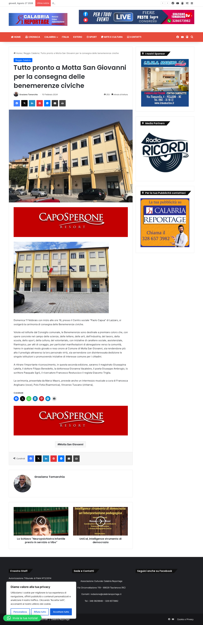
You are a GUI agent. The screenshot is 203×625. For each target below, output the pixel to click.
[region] (41, 600)
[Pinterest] (39, 103)
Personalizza (20, 611)
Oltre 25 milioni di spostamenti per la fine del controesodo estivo (84, 3)
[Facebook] (17, 103)
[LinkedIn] (32, 103)
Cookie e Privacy (185, 619)
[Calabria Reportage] (38, 19)
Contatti (135, 37)
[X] (24, 103)
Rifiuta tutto (40, 611)
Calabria (50, 37)
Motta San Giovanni (71, 444)
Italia (65, 37)
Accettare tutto (61, 611)
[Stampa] (62, 103)
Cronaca (34, 37)
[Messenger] (47, 103)
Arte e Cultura (113, 37)
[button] (22, 618)
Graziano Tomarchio (28, 94)
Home (17, 37)
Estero (77, 37)
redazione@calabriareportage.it (106, 594)
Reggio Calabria (31, 53)
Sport (93, 37)
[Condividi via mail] (55, 103)
